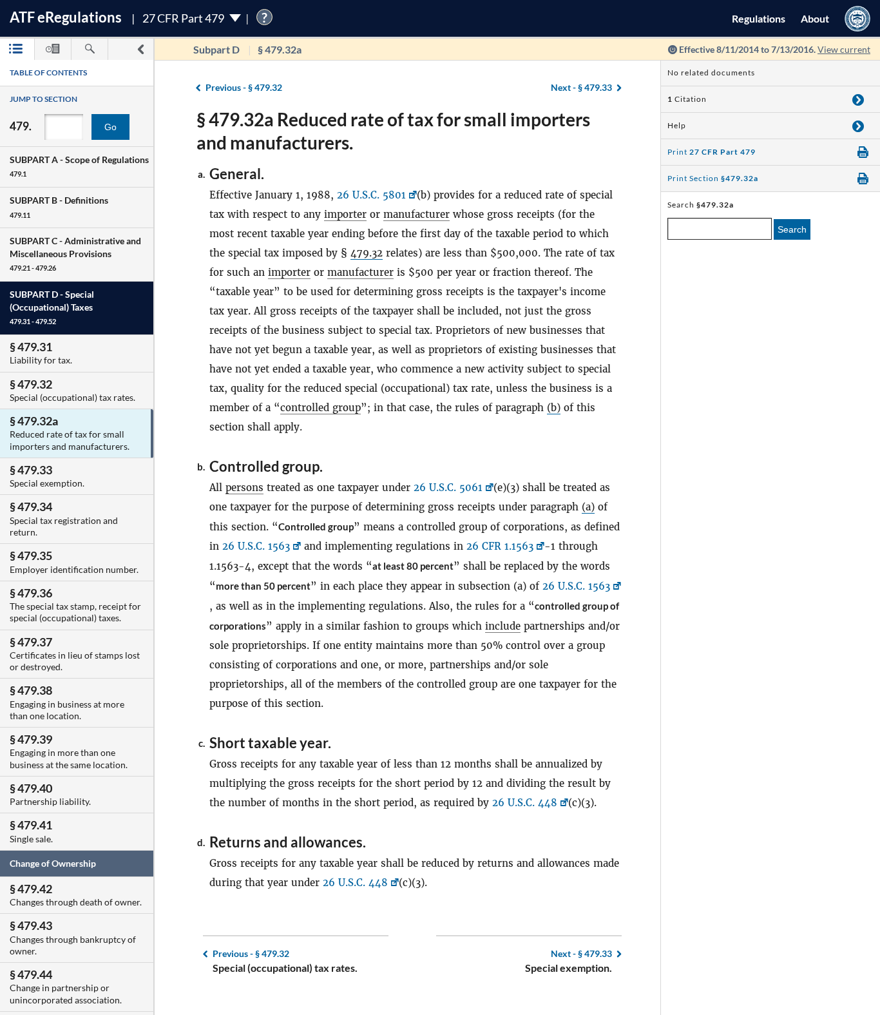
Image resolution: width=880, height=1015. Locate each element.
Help (676, 125)
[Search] (90, 49)
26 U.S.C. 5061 (448, 487)
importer (345, 214)
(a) (588, 507)
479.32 (366, 253)
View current (844, 49)
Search (792, 229)
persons (244, 487)
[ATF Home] (857, 18)
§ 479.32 (244, 87)
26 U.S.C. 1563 (256, 546)
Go (110, 127)
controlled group (320, 407)
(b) (553, 407)
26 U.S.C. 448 (524, 803)
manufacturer (416, 214)
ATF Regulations (66, 17)
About (815, 18)
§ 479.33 (581, 87)
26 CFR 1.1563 (499, 546)
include (503, 626)
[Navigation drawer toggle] (140, 49)
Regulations (758, 18)
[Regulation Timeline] (53, 49)
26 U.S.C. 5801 (371, 195)
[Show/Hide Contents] (858, 99)
